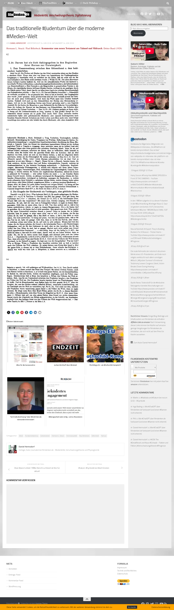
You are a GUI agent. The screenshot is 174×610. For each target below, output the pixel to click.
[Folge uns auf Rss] (162, 13)
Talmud (103, 436)
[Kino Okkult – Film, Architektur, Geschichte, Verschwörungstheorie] (26, 3)
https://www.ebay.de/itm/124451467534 (147, 215)
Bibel (21, 436)
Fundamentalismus (31, 436)
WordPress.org (15, 586)
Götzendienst (45, 436)
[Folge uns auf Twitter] (150, 13)
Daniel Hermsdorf (18, 43)
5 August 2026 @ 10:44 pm (141, 224)
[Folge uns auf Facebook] (141, 13)
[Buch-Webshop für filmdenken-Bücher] (90, 3)
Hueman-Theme (42, 603)
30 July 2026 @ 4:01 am (140, 246)
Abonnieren (138, 33)
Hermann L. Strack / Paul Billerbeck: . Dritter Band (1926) (64, 48)
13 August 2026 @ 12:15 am (141, 170)
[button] (8, 312)
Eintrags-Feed (14, 574)
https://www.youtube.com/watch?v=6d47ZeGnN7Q (144, 183)
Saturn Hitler (137, 64)
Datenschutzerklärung (161, 607)
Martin (135, 397)
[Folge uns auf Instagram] (154, 13)
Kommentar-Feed (16, 580)
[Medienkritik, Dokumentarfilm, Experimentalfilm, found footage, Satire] (49, 3)
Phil (134, 418)
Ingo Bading (137, 406)
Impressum (122, 567)
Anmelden (13, 568)
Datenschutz (122, 573)
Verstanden (132, 607)
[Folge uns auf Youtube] (158, 13)
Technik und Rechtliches (127, 570)
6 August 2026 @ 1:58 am (140, 195)
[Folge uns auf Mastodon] (146, 13)
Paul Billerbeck (84, 436)
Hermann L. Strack (58, 436)
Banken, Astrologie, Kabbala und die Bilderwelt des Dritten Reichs (145, 67)
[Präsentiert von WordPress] (19, 603)
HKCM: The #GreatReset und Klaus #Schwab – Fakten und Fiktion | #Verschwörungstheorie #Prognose (149, 442)
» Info (162, 84)
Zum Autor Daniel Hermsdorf (145, 342)
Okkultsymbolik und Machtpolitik (149, 113)
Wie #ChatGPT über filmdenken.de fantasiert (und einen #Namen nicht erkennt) (149, 409)
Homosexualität (71, 436)
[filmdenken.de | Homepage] (18, 14)
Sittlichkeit (95, 436)
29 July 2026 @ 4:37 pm (140, 305)
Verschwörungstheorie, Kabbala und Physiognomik (146, 116)
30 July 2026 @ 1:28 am (140, 277)
